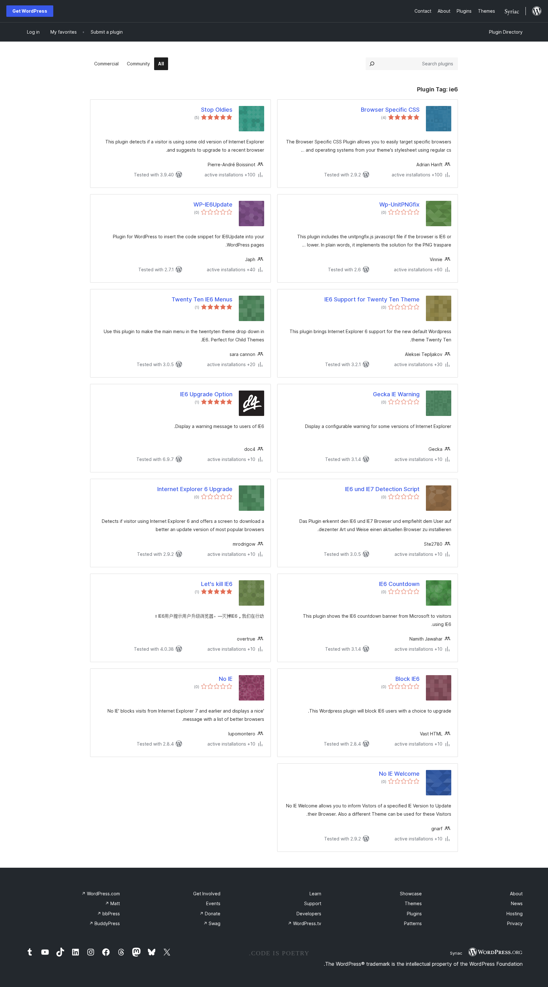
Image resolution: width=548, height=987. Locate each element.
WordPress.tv (304, 923)
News (517, 903)
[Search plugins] (372, 63)
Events (213, 903)
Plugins (414, 913)
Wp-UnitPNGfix (399, 204)
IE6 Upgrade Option (206, 394)
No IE (225, 678)
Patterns (413, 923)
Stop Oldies (216, 109)
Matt (112, 903)
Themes (413, 903)
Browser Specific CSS (390, 109)
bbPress (108, 913)
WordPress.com (101, 893)
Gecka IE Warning (396, 394)
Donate (209, 913)
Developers (309, 913)
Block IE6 (407, 678)
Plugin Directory (506, 32)
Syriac (456, 953)
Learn (315, 893)
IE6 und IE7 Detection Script (382, 489)
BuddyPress (104, 923)
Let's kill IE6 (216, 584)
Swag (211, 923)
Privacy (515, 923)
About (516, 893)
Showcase (411, 893)
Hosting (514, 913)
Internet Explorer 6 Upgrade (194, 489)
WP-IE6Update (212, 204)
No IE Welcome (399, 773)
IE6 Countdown (399, 584)
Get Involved (206, 893)
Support (312, 903)
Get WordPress (29, 11)
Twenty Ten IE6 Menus (202, 299)
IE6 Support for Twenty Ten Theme (372, 299)
